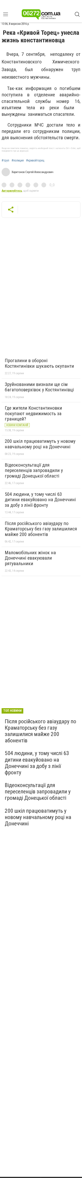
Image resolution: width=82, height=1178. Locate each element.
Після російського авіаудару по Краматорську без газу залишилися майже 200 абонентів (41, 529)
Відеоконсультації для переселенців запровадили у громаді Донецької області (34, 470)
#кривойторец (35, 160)
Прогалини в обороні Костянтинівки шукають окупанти (39, 363)
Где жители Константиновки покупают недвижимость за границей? (33, 413)
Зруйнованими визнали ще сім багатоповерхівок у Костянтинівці (39, 387)
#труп (5, 160)
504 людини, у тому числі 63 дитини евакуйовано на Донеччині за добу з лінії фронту (40, 499)
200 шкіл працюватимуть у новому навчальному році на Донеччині (40, 444)
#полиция (18, 160)
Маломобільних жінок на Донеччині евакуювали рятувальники (30, 558)
